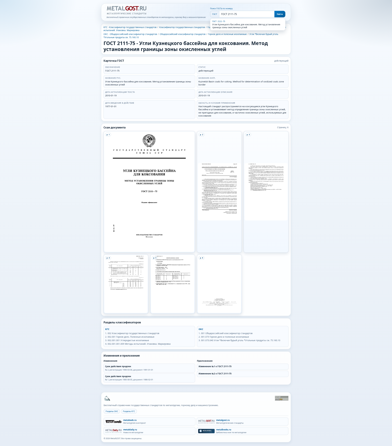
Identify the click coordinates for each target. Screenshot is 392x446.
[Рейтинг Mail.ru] (281, 398)
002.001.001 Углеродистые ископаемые (128, 340)
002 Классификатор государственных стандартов (133, 333)
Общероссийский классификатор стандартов (182, 34)
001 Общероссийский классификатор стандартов (227, 333)
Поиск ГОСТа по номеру (221, 8)
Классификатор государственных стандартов (182, 27)
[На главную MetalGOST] (107, 398)
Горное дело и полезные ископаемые (227, 34)
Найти (280, 14)
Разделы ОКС (112, 411)
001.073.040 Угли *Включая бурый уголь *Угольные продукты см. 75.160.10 (240, 340)
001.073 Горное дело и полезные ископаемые (225, 336)
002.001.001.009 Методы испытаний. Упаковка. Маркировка (139, 343)
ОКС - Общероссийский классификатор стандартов (130, 34)
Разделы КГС (129, 411)
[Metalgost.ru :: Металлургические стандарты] (126, 10)
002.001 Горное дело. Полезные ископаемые (131, 336)
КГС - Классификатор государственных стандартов (130, 27)
